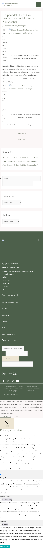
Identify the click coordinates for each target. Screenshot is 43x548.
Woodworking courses (10, 302)
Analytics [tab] (3, 521)
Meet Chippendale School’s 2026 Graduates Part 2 (20, 161)
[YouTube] (17, 381)
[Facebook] (3, 381)
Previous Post (21, 133)
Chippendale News (10, 25)
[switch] (0, 499)
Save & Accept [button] (5, 546)
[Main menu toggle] (38, 4)
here (33, 469)
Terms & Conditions (9, 334)
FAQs (4, 328)
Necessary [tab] (3, 472)
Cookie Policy (15, 394)
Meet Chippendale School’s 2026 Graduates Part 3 (20, 158)
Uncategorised (23, 25)
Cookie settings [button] (5, 416)
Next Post (21, 139)
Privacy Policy (6, 394)
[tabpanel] (21, 486)
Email (4, 353)
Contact (4, 321)
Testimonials (6, 315)
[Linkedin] (8, 381)
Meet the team (7, 309)
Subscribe (10, 359)
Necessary (5, 475)
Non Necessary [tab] (5, 496)
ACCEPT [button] (19, 416)
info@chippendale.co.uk (10, 267)
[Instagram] (12, 381)
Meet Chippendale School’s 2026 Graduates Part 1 (20, 165)
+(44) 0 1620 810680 (10, 263)
